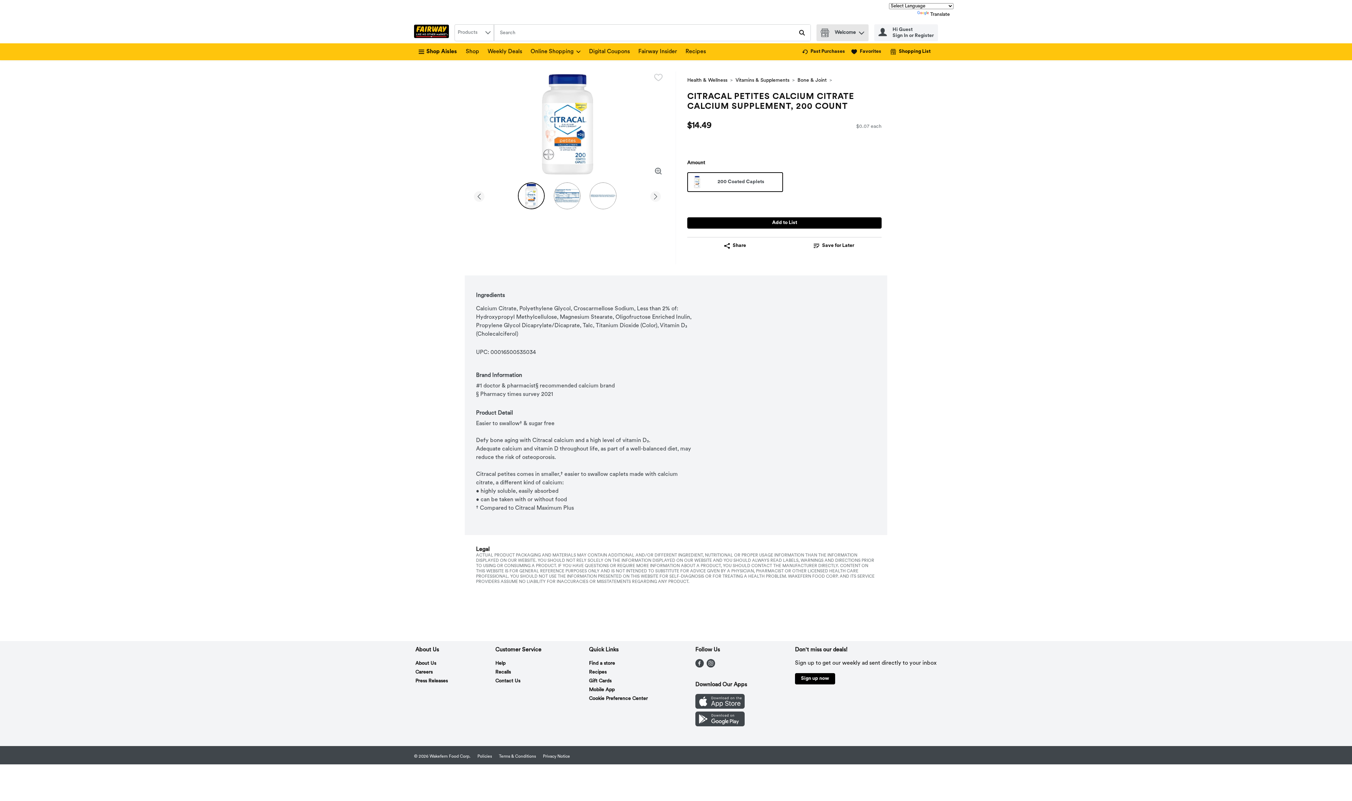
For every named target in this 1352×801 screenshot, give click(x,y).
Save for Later (838, 245)
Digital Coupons (609, 52)
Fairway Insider (657, 52)
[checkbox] (658, 77)
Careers (424, 672)
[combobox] (474, 32)
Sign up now (815, 678)
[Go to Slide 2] (567, 195)
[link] (823, 51)
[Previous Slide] (479, 195)
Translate (940, 14)
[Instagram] (711, 666)
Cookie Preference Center (618, 698)
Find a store (602, 663)
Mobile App (602, 690)
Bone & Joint (812, 80)
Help (500, 663)
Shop (472, 52)
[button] (861, 31)
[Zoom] (658, 171)
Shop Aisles (441, 52)
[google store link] (720, 725)
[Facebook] (699, 666)
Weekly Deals (505, 52)
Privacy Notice (556, 757)
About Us (425, 663)
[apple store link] (720, 707)
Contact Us (507, 681)
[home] (433, 33)
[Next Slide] (655, 195)
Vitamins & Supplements (762, 80)
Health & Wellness (707, 80)
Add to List (784, 222)
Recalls (503, 672)
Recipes (696, 52)
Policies (484, 757)
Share (739, 245)
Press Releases (431, 681)
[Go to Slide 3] (603, 195)
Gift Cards (600, 681)
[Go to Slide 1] (531, 195)
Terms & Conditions (517, 757)
